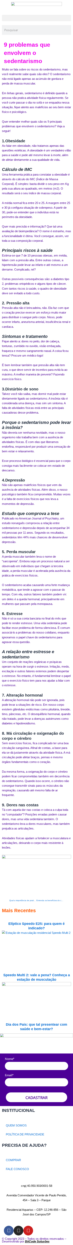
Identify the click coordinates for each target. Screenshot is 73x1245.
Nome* (9, 1058)
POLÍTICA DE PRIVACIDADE (25, 1134)
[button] (36, 18)
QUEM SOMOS (16, 1125)
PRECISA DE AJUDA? (24, 1145)
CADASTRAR (36, 1097)
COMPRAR (13, 1160)
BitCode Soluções (37, 1241)
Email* (9, 1075)
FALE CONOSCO (17, 1169)
